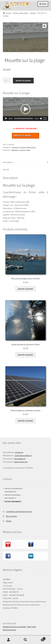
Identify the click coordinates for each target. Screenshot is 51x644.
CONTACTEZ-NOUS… (23, 135)
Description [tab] (8, 162)
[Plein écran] (45, 118)
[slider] (23, 118)
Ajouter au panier (23, 80)
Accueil (8, 13)
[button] (44, 26)
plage (28, 150)
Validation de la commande (14, 626)
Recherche (25, 640)
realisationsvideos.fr (23, 455)
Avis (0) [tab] (6, 169)
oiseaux (22, 150)
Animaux (33, 13)
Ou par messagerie (13, 501)
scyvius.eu (19, 452)
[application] (25, 109)
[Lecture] (6, 118)
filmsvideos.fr (20, 458)
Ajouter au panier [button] (25, 288)
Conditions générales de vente (19, 511)
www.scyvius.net (21, 462)
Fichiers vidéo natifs (20, 13)
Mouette (15, 150)
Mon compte (11, 516)
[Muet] (41, 118)
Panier (9, 521)
